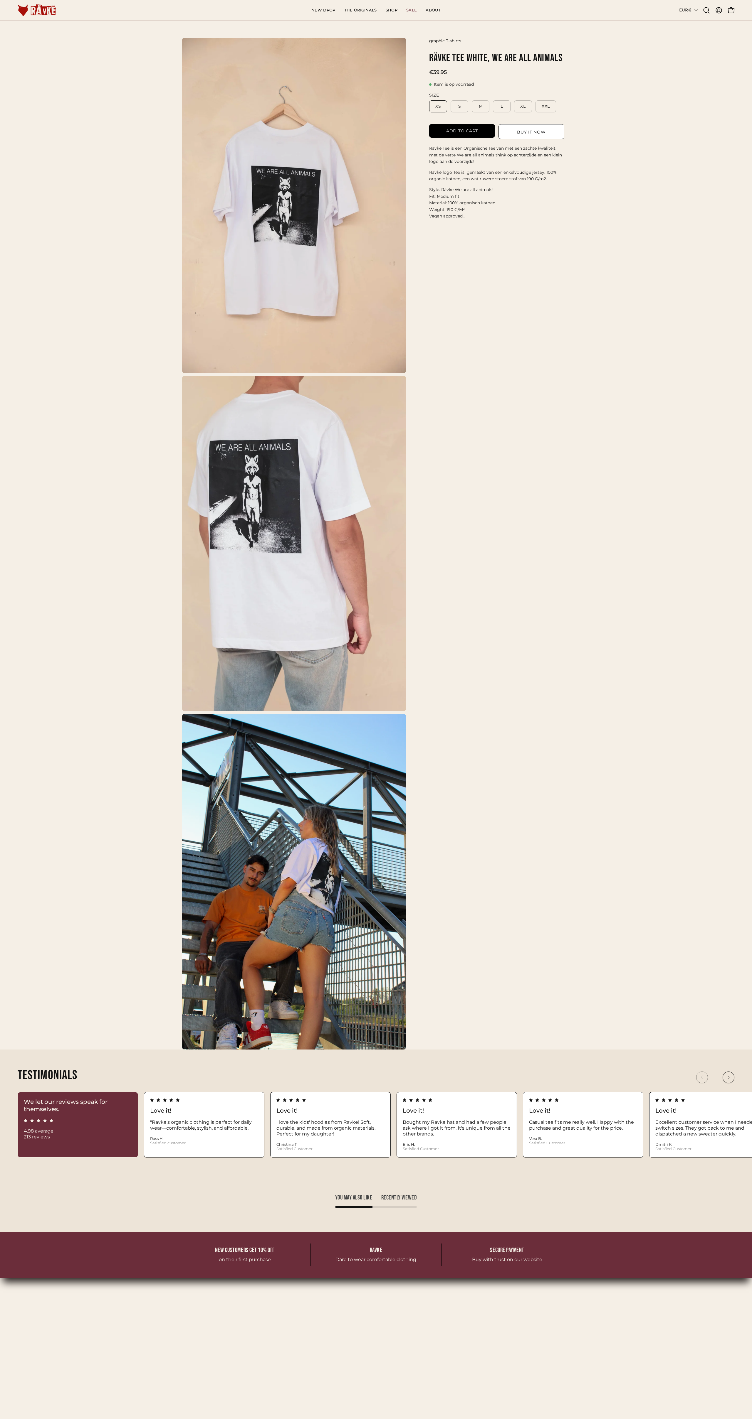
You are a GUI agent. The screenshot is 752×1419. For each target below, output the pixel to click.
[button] (391, 10)
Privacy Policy (491, 1321)
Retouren (486, 1331)
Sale (267, 1351)
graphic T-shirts (445, 40)
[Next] (728, 1077)
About (269, 1331)
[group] (376, 1125)
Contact (271, 1341)
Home (269, 1312)
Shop (268, 1321)
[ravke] (37, 10)
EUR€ (685, 10)
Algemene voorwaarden (503, 1312)
